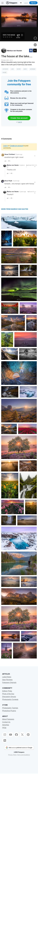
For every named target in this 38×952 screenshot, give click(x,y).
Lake (12, 69)
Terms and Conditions (23, 755)
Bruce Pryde (8, 181)
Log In (26, 3)
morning (32, 69)
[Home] (11, 3)
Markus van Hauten (14, 50)
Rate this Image (9, 35)
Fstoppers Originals (9, 682)
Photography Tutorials (10, 708)
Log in (20, 122)
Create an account (16, 145)
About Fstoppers (8, 719)
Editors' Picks (7, 691)
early (25, 69)
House (4, 72)
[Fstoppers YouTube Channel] (10, 734)
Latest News (6, 677)
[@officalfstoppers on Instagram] (4, 734)
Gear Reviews (7, 679)
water (18, 69)
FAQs (4, 727)
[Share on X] (35, 50)
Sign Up (33, 3)
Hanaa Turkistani (10, 154)
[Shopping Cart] (21, 3)
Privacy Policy (12, 755)
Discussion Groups (9, 696)
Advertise (5, 725)
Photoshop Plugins (9, 710)
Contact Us (6, 722)
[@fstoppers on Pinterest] (28, 734)
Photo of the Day (8, 694)
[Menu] (2, 3)
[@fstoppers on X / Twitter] (22, 734)
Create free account (19, 118)
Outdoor (5, 69)
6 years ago (19, 154)
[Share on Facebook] (31, 50)
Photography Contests (10, 699)
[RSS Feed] (4, 740)
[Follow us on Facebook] (16, 734)
